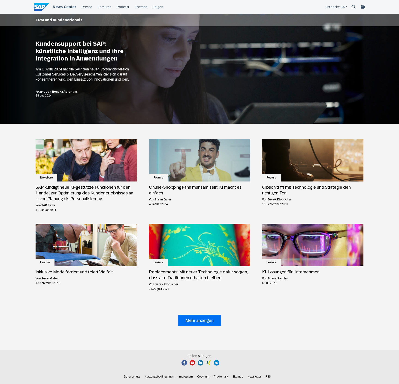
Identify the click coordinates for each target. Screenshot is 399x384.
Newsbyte (46, 177)
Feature (41, 91)
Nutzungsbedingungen (159, 376)
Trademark (221, 376)
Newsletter (254, 376)
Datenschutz (132, 376)
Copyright (203, 376)
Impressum (185, 376)
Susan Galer (163, 199)
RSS (268, 376)
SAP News (48, 205)
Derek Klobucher (279, 199)
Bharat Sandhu (277, 278)
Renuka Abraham (64, 91)
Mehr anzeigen (199, 320)
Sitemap (238, 376)
